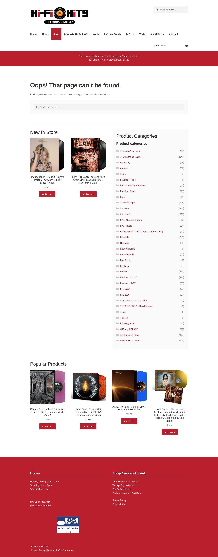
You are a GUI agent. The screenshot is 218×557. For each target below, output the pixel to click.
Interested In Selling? (75, 34)
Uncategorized (127, 323)
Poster (123, 271)
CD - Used (125, 214)
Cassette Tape (127, 202)
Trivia (142, 34)
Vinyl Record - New (129, 334)
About (45, 34)
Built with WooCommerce (60, 550)
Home (33, 34)
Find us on (40, 501)
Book (122, 196)
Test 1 (123, 311)
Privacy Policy (119, 504)
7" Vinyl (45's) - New (130, 150)
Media (96, 34)
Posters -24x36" (128, 283)
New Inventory (127, 248)
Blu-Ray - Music (128, 191)
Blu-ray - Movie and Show (132, 185)
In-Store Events (112, 34)
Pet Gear (124, 265)
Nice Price (125, 260)
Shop (56, 34)
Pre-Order (125, 288)
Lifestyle (124, 237)
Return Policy (119, 500)
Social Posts (157, 34)
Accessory (125, 162)
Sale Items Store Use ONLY (133, 300)
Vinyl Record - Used (129, 340)
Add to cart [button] (47, 194)
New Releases (127, 254)
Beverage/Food (128, 179)
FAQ (128, 34)
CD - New (124, 208)
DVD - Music (126, 225)
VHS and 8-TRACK (129, 329)
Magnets (124, 242)
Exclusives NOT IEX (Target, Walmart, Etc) (141, 231)
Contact (173, 34)
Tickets (124, 317)
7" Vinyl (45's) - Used (130, 156)
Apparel (124, 168)
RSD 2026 (124, 294)
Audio (123, 173)
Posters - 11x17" (128, 277)
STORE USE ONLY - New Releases (136, 306)
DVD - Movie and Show (131, 219)
